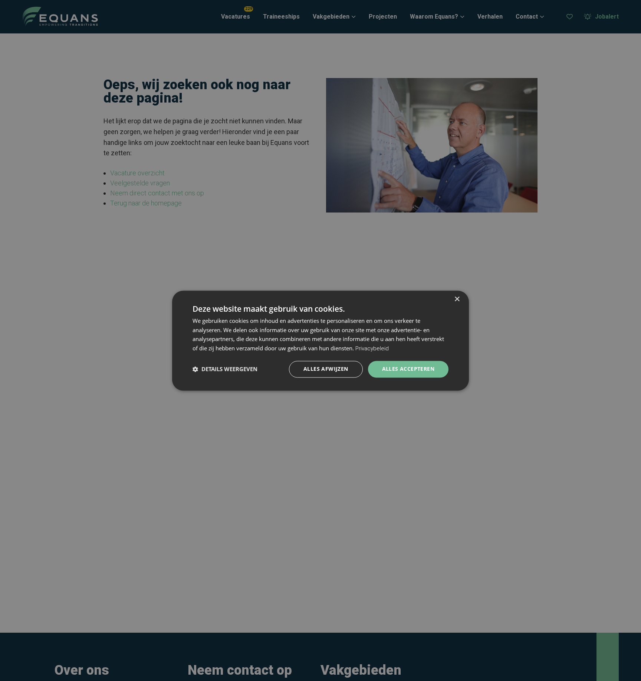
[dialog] (320, 340)
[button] (225, 369)
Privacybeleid (372, 349)
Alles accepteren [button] (408, 368)
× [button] (457, 299)
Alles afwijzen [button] (325, 368)
